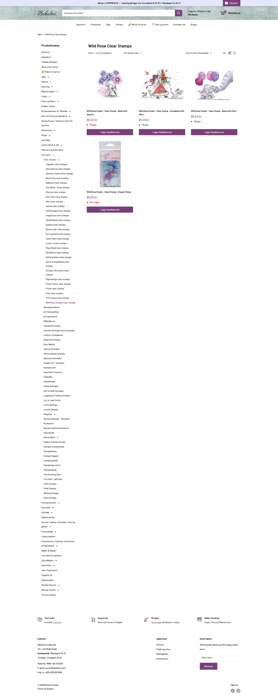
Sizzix (44, 135)
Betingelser (162, 653)
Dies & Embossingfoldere (54, 116)
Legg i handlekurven (110, 132)
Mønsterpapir (48, 91)
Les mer (57, 622)
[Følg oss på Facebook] (233, 691)
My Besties (49, 423)
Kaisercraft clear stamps (58, 229)
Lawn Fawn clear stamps (57, 238)
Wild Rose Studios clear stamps (60, 302)
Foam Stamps (50, 497)
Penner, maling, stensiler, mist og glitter (58, 524)
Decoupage (47, 531)
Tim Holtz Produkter (51, 555)
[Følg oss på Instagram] (238, 691)
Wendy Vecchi (48, 589)
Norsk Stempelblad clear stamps (57, 264)
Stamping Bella (51, 460)
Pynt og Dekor (48, 101)
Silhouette (47, 130)
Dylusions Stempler (53, 358)
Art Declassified (51, 312)
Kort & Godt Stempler (54, 391)
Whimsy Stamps (51, 493)
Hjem (40, 34)
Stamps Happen (51, 456)
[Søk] (178, 13)
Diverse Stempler (52, 349)
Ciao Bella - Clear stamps (57, 187)
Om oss (160, 644)
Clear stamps (50, 159)
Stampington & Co (52, 465)
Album (44, 81)
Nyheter (45, 52)
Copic (44, 96)
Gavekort (46, 57)
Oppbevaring (47, 517)
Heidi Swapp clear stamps (58, 210)
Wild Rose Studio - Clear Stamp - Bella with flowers (107, 113)
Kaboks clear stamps (55, 224)
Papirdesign (47, 580)
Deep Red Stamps (52, 339)
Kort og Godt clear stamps (58, 234)
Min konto (193, 14)
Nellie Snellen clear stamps (59, 257)
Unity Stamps (50, 483)
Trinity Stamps (48, 594)
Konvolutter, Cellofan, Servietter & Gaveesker (58, 543)
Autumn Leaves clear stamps (59, 173)
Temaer (119, 24)
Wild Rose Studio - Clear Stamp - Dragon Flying (109, 192)
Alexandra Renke (52, 307)
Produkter (96, 24)
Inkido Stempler (51, 386)
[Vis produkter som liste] (234, 53)
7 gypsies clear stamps (56, 164)
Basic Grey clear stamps (57, 178)
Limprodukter (48, 536)
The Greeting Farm (52, 474)
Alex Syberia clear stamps (58, 169)
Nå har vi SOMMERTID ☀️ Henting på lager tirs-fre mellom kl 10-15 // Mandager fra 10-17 (139, 3)
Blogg (194, 24)
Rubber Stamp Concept (54, 442)
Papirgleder (49, 432)
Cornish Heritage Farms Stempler (59, 330)
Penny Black (50, 437)
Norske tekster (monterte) (56, 428)
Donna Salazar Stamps (54, 353)
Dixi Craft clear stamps (56, 197)
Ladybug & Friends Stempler (57, 395)
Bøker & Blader (48, 550)
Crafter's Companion (53, 335)
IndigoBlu (48, 377)
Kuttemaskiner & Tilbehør (54, 111)
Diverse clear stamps (56, 192)
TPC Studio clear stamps (57, 298)
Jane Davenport (49, 570)
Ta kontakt (156, 622)
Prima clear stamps (55, 288)
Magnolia (48, 414)
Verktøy (45, 512)
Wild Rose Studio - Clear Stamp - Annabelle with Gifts (161, 113)
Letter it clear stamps (56, 243)
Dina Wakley (49, 344)
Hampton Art (50, 367)
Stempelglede (50, 470)
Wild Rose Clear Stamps (55, 34)
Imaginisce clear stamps (57, 215)
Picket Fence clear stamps (58, 284)
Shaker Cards (48, 106)
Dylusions (46, 565)
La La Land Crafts (52, 400)
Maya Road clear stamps (57, 248)
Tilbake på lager (49, 61)
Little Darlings (50, 405)
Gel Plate (45, 140)
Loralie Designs (51, 409)
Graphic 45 (46, 575)
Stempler (46, 154)
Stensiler (46, 507)
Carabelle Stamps (52, 325)
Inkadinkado (49, 381)
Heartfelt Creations (53, 372)
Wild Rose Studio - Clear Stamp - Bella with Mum (213, 111)
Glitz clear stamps (54, 201)
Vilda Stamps (50, 488)
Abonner (234, 3)
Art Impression (50, 316)
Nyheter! (81, 24)
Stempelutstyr (49, 502)
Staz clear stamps (54, 293)
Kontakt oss (179, 24)
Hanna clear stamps (55, 206)
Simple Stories (49, 585)
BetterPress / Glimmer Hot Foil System (56, 123)
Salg (108, 24)
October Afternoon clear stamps (57, 272)
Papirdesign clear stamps (58, 279)
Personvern (162, 658)
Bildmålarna (49, 321)
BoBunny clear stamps (56, 182)
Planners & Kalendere (52, 149)
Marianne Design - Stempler (57, 418)
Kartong (45, 86)
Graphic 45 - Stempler (54, 363)
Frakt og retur (163, 649)
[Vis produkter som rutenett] (229, 53)
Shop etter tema (49, 66)
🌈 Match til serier (137, 24)
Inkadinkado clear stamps (58, 220)
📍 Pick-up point (160, 24)
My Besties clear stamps (57, 252)
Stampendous (50, 451)
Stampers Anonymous (54, 446)
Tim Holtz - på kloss (53, 479)
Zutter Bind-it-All (50, 144)
